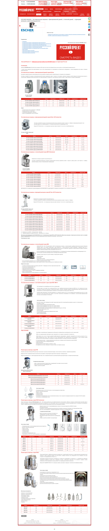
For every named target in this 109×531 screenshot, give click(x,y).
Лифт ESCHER (25, 49)
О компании (24, 41)
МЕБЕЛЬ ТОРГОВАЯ (51, 15)
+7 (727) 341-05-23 (30, 4)
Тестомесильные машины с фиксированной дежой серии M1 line (34, 42)
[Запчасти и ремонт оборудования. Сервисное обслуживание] (69, 5)
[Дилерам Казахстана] (38, 11)
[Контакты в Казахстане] (75, 9)
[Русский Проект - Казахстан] (27, 10)
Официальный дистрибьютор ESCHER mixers (43, 61)
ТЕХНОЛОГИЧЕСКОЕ (31, 14)
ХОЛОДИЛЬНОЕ (23, 14)
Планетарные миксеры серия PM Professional (30, 51)
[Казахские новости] (73, 11)
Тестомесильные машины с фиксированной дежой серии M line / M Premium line (36, 43)
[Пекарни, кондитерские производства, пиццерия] (81, 5)
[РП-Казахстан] (66, 11)
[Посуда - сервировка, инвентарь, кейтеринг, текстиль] (56, 5)
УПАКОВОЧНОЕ (69, 14)
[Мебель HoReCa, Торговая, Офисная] (51, 9)
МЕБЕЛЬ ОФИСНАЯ (57, 15)
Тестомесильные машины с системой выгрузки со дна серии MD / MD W (35, 48)
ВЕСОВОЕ (63, 14)
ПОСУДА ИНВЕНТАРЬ (82, 15)
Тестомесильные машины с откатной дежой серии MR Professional (34, 44)
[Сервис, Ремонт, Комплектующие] (68, 9)
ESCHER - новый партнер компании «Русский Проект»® (58, 35)
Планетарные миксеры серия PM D (28, 52)
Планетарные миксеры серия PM (28, 50)
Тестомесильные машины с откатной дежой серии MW (32, 47)
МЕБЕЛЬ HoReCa (45, 15)
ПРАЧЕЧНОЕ (75, 14)
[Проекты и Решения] (47, 11)
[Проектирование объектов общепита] (58, 9)
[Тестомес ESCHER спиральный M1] (29, 93)
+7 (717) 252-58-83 (30, 1)
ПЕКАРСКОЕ (38, 14)
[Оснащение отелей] (57, 11)
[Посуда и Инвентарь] (46, 9)
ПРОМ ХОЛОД (88, 15)
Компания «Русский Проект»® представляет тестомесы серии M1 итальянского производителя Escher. (66, 34)
